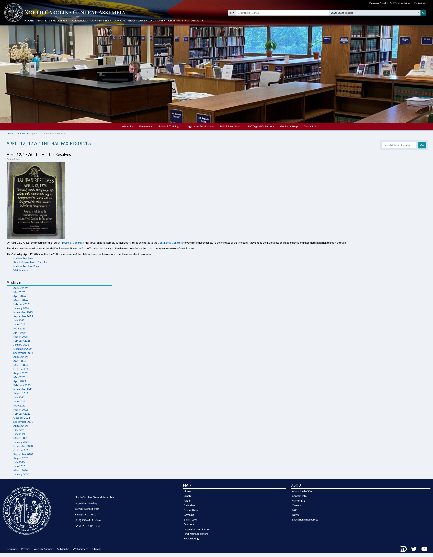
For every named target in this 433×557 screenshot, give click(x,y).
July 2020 (19, 462)
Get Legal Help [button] (289, 126)
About (196, 20)
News (295, 514)
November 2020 (23, 446)
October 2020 (21, 450)
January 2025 (21, 344)
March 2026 (20, 300)
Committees (191, 510)
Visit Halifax (20, 270)
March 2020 (20, 470)
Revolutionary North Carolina (30, 262)
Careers (296, 505)
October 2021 (21, 417)
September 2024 (23, 352)
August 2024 (20, 356)
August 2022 (20, 393)
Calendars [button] (78, 20)
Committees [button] (99, 20)
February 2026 (21, 304)
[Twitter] (414, 549)
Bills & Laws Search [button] (231, 126)
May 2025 (19, 328)
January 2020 (21, 474)
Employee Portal (377, 3)
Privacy (25, 548)
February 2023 (21, 385)
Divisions (189, 524)
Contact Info (420, 3)
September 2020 (23, 454)
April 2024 (19, 360)
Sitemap (96, 548)
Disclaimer (11, 548)
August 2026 (20, 287)
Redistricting (178, 20)
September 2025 (23, 316)
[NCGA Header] (75, 12)
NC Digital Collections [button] (261, 126)
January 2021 (21, 441)
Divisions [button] (156, 20)
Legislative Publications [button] (200, 126)
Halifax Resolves (23, 258)
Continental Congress (170, 242)
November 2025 (23, 312)
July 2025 (19, 320)
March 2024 (20, 364)
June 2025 (19, 324)
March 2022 (20, 409)
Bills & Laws (191, 519)
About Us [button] (127, 126)
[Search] (423, 13)
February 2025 (21, 340)
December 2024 (22, 348)
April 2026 (19, 296)
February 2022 (21, 413)
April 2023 (19, 381)
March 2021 (20, 437)
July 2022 (19, 397)
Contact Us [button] (310, 126)
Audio (187, 500)
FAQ (294, 510)
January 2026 (21, 308)
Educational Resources (305, 519)
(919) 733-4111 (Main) (88, 520)
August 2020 (20, 458)
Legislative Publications (197, 528)
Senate (41, 20)
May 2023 (19, 377)
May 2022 (19, 405)
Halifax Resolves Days (26, 266)
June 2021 (19, 433)
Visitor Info (298, 500)
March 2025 (20, 336)
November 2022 (23, 389)
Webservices (80, 548)
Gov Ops (120, 20)
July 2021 (19, 429)
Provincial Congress (72, 242)
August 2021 (20, 425)
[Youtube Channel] (424, 549)
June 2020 (19, 466)
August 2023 (20, 373)
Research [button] (144, 126)
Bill (231, 12)
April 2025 (19, 332)
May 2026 (19, 291)
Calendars (189, 505)
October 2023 (21, 368)
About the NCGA (302, 491)
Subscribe (63, 548)
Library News (22, 133)
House (29, 20)
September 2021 (23, 421)
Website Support (43, 548)
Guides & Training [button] (168, 126)
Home (11, 133)
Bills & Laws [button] (136, 20)
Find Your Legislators (400, 3)
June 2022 (19, 401)
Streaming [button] (57, 20)
